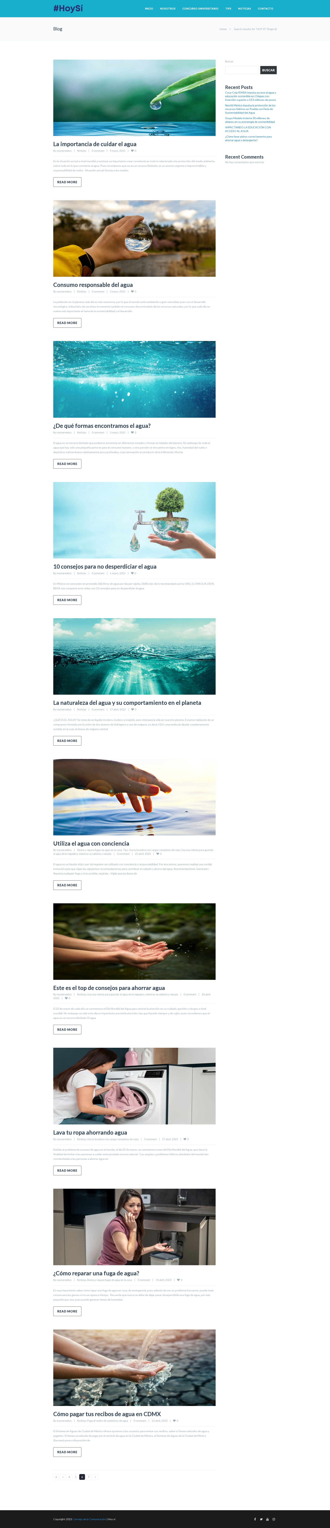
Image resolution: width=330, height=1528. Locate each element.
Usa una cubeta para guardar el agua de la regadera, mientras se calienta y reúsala (132, 994)
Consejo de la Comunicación (89, 1519)
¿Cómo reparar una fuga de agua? (96, 1273)
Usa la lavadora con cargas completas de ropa (154, 850)
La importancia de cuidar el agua (95, 143)
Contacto (265, 8)
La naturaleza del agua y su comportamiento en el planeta (127, 702)
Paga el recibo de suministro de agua (107, 1420)
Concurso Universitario (200, 8)
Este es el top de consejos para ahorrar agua (109, 987)
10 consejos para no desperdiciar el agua (105, 566)
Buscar (229, 61)
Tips (228, 8)
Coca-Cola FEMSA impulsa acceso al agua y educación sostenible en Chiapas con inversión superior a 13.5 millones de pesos (250, 96)
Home (223, 29)
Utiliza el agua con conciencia (91, 843)
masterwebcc (64, 150)
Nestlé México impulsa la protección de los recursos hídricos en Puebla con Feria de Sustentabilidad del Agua (250, 109)
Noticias (244, 8)
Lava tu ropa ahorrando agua (90, 1132)
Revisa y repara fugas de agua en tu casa (99, 850)
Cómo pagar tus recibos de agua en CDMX (107, 1413)
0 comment (98, 150)
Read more (67, 182)
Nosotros (168, 8)
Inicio (149, 8)
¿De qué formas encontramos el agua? (102, 425)
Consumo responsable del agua (93, 284)
